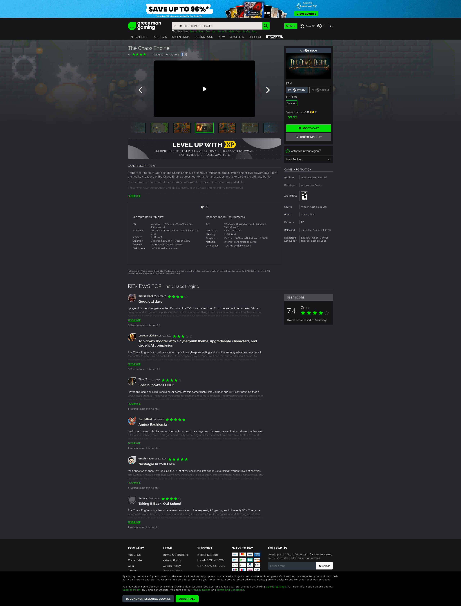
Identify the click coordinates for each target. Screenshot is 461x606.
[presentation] (141, 90)
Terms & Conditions (176, 554)
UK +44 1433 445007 (210, 560)
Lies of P (222, 31)
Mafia (246, 31)
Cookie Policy (172, 565)
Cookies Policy (131, 589)
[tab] (204, 207)
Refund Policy (172, 560)
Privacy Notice (202, 589)
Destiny (210, 31)
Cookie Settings (276, 586)
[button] (139, 37)
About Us (134, 554)
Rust (254, 31)
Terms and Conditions (230, 589)
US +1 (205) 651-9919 (211, 565)
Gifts (131, 565)
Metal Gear (235, 31)
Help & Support (207, 554)
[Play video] (204, 89)
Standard (291, 103)
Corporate (135, 560)
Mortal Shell (197, 31)
